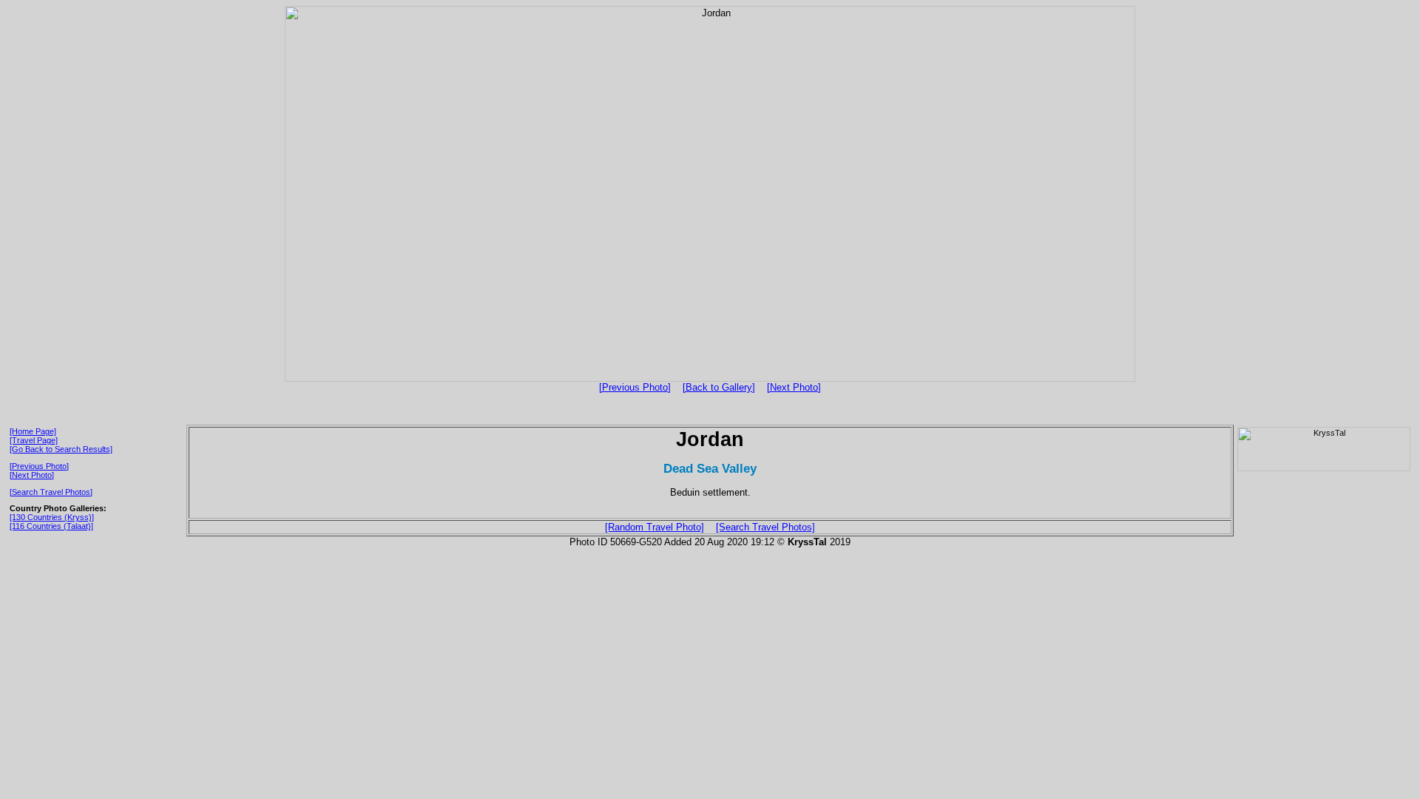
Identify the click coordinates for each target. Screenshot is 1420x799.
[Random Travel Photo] (654, 527)
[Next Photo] (794, 387)
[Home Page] (33, 431)
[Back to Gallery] (719, 387)
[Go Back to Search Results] (61, 449)
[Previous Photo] (635, 387)
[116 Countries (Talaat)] (51, 526)
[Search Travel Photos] (51, 492)
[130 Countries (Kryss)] (52, 517)
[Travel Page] (34, 440)
